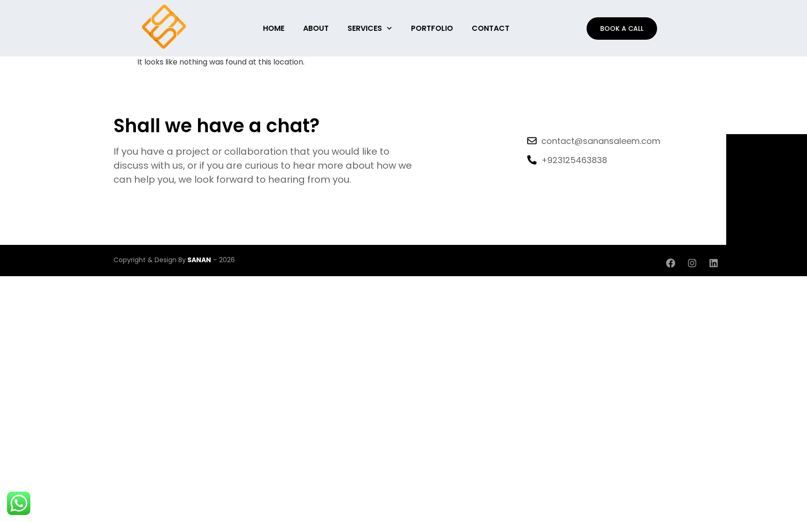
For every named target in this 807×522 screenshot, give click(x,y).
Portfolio (432, 28)
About (316, 28)
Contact (491, 28)
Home (273, 28)
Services (364, 28)
